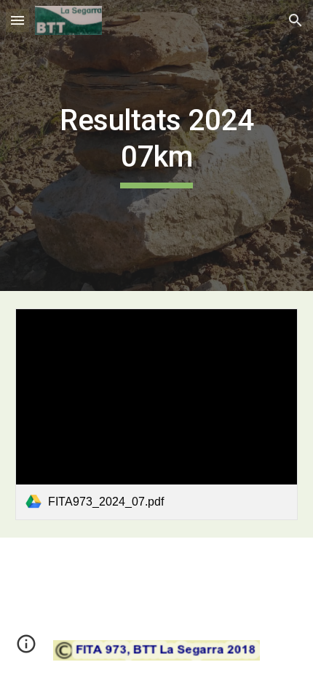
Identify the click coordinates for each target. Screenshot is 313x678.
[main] (156, 146)
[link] (156, 414)
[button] (17, 20)
